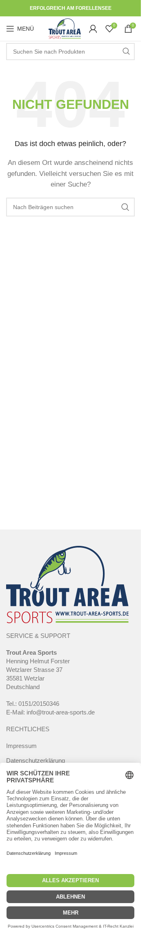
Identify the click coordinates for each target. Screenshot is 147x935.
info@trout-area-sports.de (61, 712)
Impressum (21, 745)
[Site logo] (65, 28)
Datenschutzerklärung (35, 760)
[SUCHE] (126, 51)
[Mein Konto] (93, 28)
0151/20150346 (38, 703)
